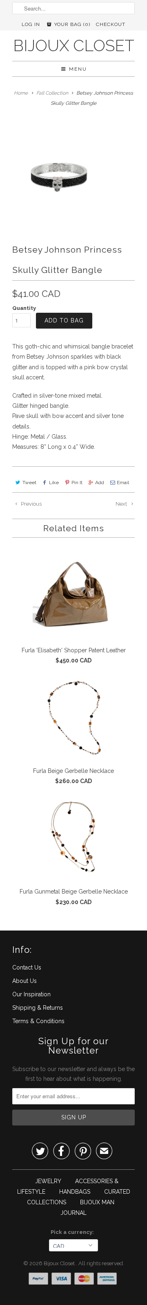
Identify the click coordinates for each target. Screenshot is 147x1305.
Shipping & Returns (37, 1007)
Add (99, 482)
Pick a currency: (73, 1232)
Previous (31, 504)
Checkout (110, 24)
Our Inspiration (31, 994)
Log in (31, 24)
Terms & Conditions (38, 1021)
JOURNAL (73, 1213)
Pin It (76, 482)
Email (123, 482)
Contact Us (26, 967)
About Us (24, 981)
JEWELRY (48, 1181)
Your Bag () (71, 24)
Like (54, 482)
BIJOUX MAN (97, 1202)
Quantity (24, 308)
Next (122, 504)
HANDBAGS (74, 1191)
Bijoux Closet (73, 46)
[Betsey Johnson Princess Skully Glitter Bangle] (60, 170)
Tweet (29, 482)
